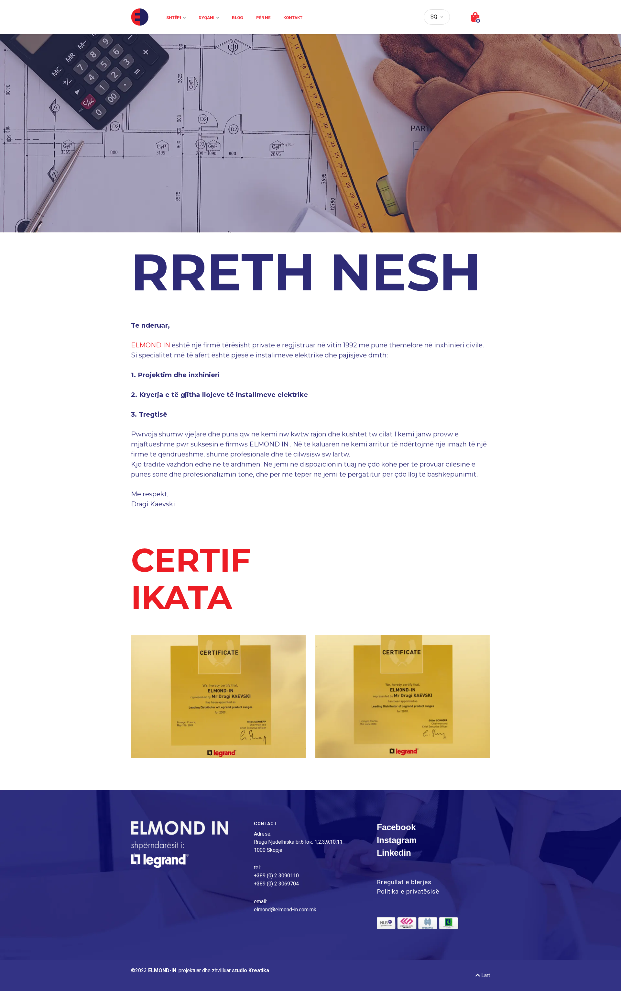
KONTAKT (292, 17)
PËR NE (263, 17)
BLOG (237, 17)
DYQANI (206, 17)
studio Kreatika (250, 970)
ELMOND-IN (162, 970)
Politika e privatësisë (408, 891)
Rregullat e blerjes (404, 882)
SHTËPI (173, 17)
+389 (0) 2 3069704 (276, 884)
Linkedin (394, 852)
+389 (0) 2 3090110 (276, 876)
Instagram (397, 840)
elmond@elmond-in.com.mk (285, 910)
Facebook (396, 827)
